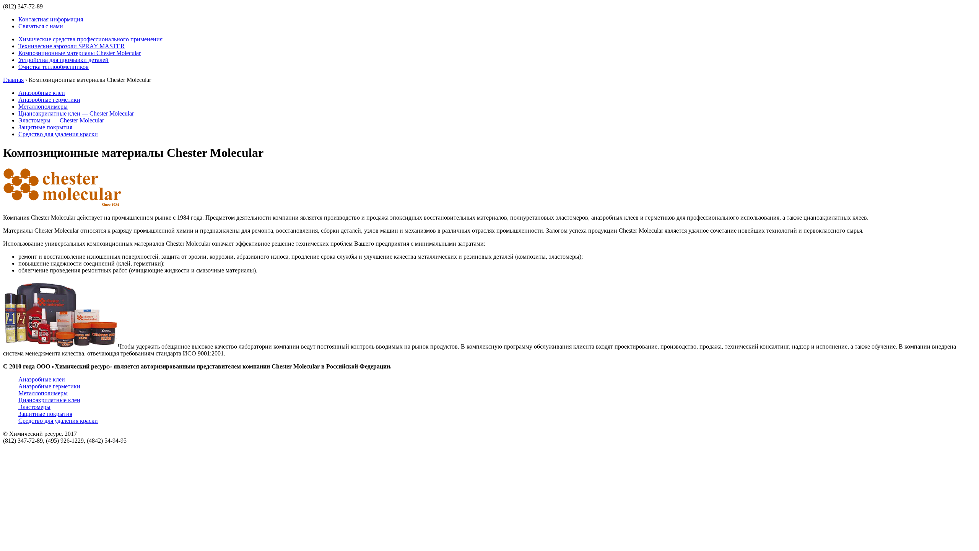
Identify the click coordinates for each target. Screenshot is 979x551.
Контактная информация (50, 19)
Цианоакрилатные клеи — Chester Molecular (76, 113)
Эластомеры (34, 407)
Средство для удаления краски (58, 134)
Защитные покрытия (45, 127)
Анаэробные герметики (49, 99)
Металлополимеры (43, 106)
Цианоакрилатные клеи (49, 400)
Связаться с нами (40, 26)
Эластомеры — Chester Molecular (61, 120)
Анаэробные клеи (41, 93)
